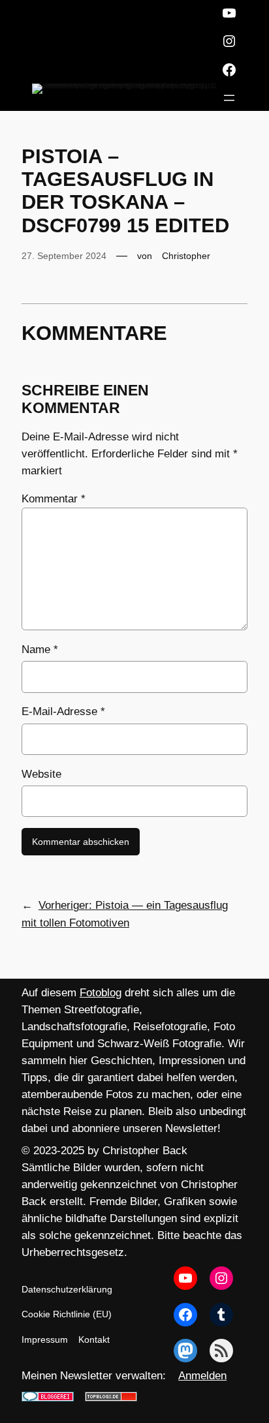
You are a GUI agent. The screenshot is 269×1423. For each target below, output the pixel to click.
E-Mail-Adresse (63, 711)
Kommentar (54, 499)
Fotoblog (100, 993)
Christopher (186, 256)
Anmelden (202, 1375)
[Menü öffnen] (229, 98)
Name (40, 649)
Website (41, 774)
